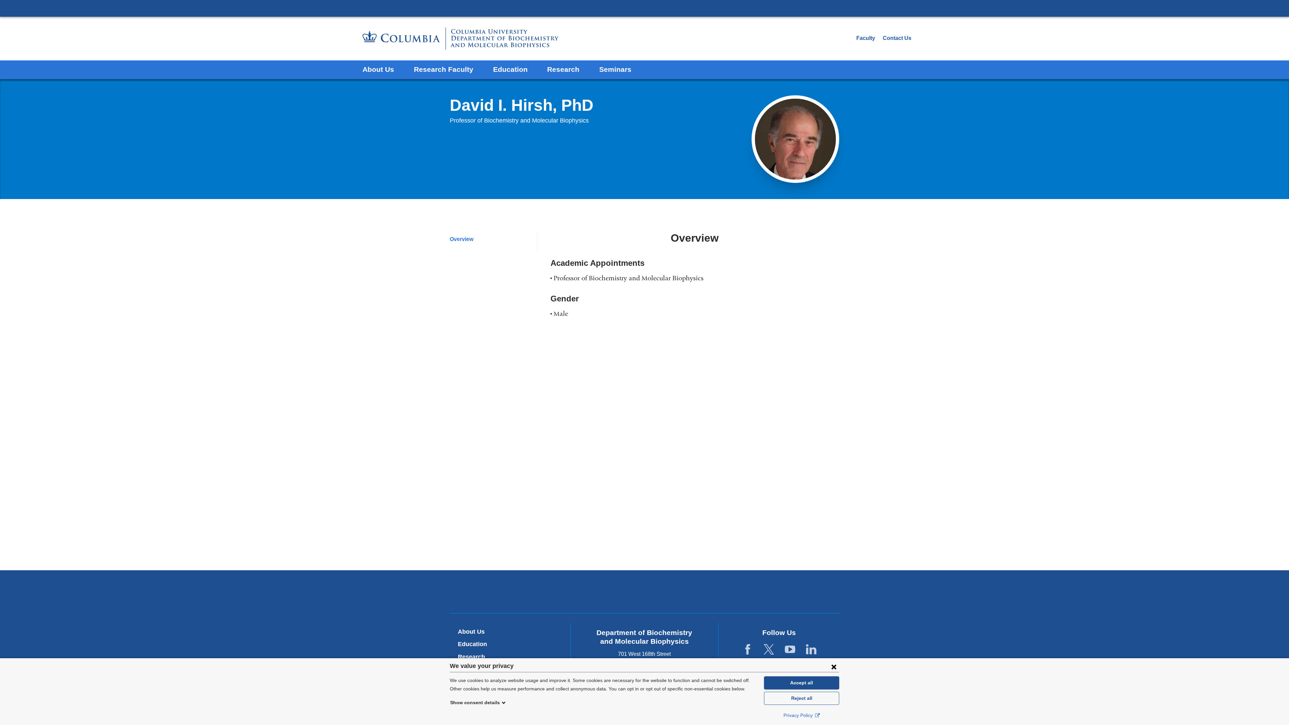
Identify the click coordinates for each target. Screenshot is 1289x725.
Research (563, 69)
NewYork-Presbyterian (645, 593)
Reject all (801, 698)
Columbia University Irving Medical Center (644, 8)
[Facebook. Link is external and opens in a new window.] (747, 649)
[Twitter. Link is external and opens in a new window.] (768, 649)
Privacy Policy (798, 715)
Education (510, 69)
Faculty (865, 38)
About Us (378, 69)
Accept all (801, 682)
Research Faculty (443, 69)
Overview (461, 239)
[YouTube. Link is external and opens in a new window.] (790, 649)
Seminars (615, 69)
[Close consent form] (833, 666)
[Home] (461, 39)
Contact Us (897, 38)
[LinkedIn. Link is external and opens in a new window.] (811, 649)
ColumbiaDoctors (741, 591)
